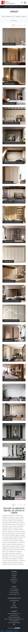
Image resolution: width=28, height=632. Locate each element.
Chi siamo (14, 574)
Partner (14, 577)
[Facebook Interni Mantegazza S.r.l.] (14, 624)
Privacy (2, 631)
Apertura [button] (23, 16)
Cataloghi (14, 575)
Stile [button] (13, 16)
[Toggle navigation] (25, 3)
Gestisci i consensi (14, 631)
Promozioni (14, 581)
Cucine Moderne (14, 591)
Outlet (14, 583)
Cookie (6, 631)
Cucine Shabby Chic (14, 594)
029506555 (15, 621)
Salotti (14, 602)
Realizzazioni (14, 579)
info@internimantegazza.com (16, 619)
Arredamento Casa (13, 6)
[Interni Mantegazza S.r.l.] (8, 2)
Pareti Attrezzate (13, 600)
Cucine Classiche (14, 592)
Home (6, 6)
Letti (14, 604)
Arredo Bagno (14, 607)
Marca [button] (3, 16)
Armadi (21, 6)
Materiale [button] (8, 16)
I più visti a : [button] (14, 20)
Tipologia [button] (17, 16)
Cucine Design (14, 589)
